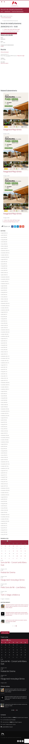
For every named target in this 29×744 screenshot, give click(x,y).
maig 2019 (4, 424)
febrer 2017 (4, 483)
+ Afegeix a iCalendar (12, 33)
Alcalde (2, 46)
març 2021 (4, 376)
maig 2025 (4, 266)
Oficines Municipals (5, 52)
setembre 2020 (4, 389)
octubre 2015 (4, 519)
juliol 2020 (3, 393)
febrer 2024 (4, 299)
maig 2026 (4, 239)
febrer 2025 (4, 272)
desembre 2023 (5, 303)
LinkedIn (18, 226)
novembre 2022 (5, 332)
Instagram (23, 741)
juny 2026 (3, 237)
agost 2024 (4, 285)
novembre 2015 (5, 516)
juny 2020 (3, 395)
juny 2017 (3, 475)
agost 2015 (4, 523)
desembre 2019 (5, 409)
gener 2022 (4, 354)
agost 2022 (4, 338)
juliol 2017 (3, 472)
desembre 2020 (5, 382)
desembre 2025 (5, 250)
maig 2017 (4, 477)
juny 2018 (3, 448)
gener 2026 (4, 248)
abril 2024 (3, 294)
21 (17, 553)
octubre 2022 (4, 334)
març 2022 (4, 349)
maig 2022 (4, 345)
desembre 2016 (5, 488)
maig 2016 (4, 503)
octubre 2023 (4, 307)
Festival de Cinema (8, 572)
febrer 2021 (4, 378)
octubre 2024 (4, 281)
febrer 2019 (4, 431)
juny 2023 (3, 316)
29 (21, 556)
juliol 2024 (3, 288)
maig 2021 (4, 371)
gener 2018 (4, 459)
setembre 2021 (4, 362)
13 (13, 551)
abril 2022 (3, 347)
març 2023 (4, 323)
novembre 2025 (5, 252)
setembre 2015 (4, 521)
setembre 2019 (4, 415)
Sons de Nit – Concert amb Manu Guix (14, 563)
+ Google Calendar (4, 33)
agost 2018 (4, 444)
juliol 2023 (3, 314)
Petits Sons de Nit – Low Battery (13, 587)
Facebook (12, 226)
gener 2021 (4, 380)
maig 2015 (4, 530)
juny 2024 (3, 290)
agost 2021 (4, 365)
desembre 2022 (5, 329)
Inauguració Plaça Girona (12, 129)
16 (25, 551)
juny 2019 (3, 422)
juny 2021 (3, 369)
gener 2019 (4, 433)
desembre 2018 (5, 435)
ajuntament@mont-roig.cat (7, 726)
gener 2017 (4, 486)
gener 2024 (4, 301)
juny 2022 (3, 343)
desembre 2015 (5, 514)
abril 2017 (3, 479)
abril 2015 (3, 532)
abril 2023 (3, 321)
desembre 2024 (5, 277)
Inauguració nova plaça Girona (12, 579)
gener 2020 (4, 406)
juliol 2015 (3, 525)
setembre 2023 (4, 310)
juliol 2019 (3, 420)
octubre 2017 (4, 466)
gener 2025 (4, 274)
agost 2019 (4, 417)
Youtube (20, 741)
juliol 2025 (3, 261)
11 (5, 551)
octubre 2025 (4, 255)
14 (17, 551)
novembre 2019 (5, 411)
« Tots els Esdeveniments (6, 17)
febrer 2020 (4, 404)
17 (1, 553)
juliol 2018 (3, 446)
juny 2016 (3, 501)
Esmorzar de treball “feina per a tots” (11, 31)
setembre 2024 (4, 283)
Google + (20, 226)
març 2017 (4, 481)
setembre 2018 (4, 442)
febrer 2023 (4, 325)
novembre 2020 (5, 384)
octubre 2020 (4, 387)
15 (21, 551)
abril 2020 (3, 400)
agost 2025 (4, 259)
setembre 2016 (4, 494)
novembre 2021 (5, 358)
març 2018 (4, 455)
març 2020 (4, 402)
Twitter (15, 226)
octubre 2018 (4, 439)
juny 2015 (3, 527)
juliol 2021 (3, 367)
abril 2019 (3, 426)
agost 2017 (4, 470)
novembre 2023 (5, 305)
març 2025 (4, 270)
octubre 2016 (4, 492)
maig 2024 (4, 292)
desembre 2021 (5, 356)
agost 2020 (4, 391)
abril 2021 (3, 373)
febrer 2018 (4, 457)
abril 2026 (3, 241)
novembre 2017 (5, 464)
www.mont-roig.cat (4, 63)
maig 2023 (4, 318)
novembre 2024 (5, 279)
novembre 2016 (5, 490)
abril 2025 (3, 268)
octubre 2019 (4, 413)
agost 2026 (4, 233)
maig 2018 (4, 450)
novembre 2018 (5, 437)
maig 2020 (4, 398)
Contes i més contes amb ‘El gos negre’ (11, 29)
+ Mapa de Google (20, 55)
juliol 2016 (3, 499)
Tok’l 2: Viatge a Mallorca (10, 594)
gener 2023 (4, 327)
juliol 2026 (3, 235)
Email (23, 226)
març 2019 (4, 428)
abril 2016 (3, 505)
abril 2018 (3, 453)
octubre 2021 (4, 360)
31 (17, 546)
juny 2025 (3, 263)
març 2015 (4, 534)
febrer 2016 (4, 510)
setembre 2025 (4, 257)
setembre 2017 (4, 468)
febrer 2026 (4, 246)
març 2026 (4, 244)
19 (9, 553)
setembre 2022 (4, 336)
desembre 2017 (5, 461)
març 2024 (4, 296)
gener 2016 (4, 512)
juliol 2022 (3, 340)
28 (17, 556)
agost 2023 (4, 312)
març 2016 (4, 508)
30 (13, 546)
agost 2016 (4, 497)
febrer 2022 (4, 351)
